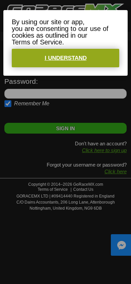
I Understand (66, 58)
